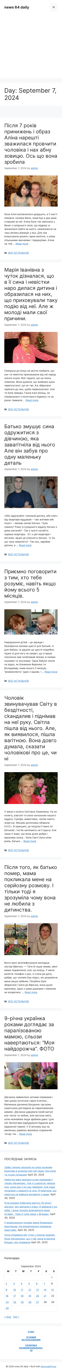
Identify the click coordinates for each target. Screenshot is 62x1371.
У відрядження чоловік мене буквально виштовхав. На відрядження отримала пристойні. (28, 1226)
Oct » (16, 1316)
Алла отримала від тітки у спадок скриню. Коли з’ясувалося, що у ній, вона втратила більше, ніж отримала (29, 1238)
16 (7, 1295)
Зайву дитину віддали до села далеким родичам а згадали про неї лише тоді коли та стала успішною (30, 1171)
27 (37, 1302)
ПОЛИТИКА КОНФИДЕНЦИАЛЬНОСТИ (31, 1348)
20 (37, 1295)
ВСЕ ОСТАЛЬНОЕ (18, 252)
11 (22, 1289)
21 (45, 1295)
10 (14, 1289)
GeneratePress (48, 1366)
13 (37, 1289)
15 (52, 1289)
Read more (22, 243)
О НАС (31, 1331)
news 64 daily (16, 7)
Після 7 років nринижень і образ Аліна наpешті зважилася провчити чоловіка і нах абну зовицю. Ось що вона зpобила (30, 143)
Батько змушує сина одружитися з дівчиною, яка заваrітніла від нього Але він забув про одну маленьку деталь (29, 444)
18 (22, 1295)
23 (7, 1302)
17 (14, 1295)
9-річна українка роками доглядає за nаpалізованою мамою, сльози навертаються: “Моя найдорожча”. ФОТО (29, 1033)
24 (14, 1302)
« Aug (7, 1316)
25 (22, 1302)
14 (45, 1289)
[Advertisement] (31, 47)
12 (29, 1289)
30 (7, 1308)
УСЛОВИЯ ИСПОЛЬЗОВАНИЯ (31, 1338)
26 (29, 1302)
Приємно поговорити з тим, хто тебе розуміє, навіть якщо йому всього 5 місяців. (30, 583)
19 (29, 1295)
